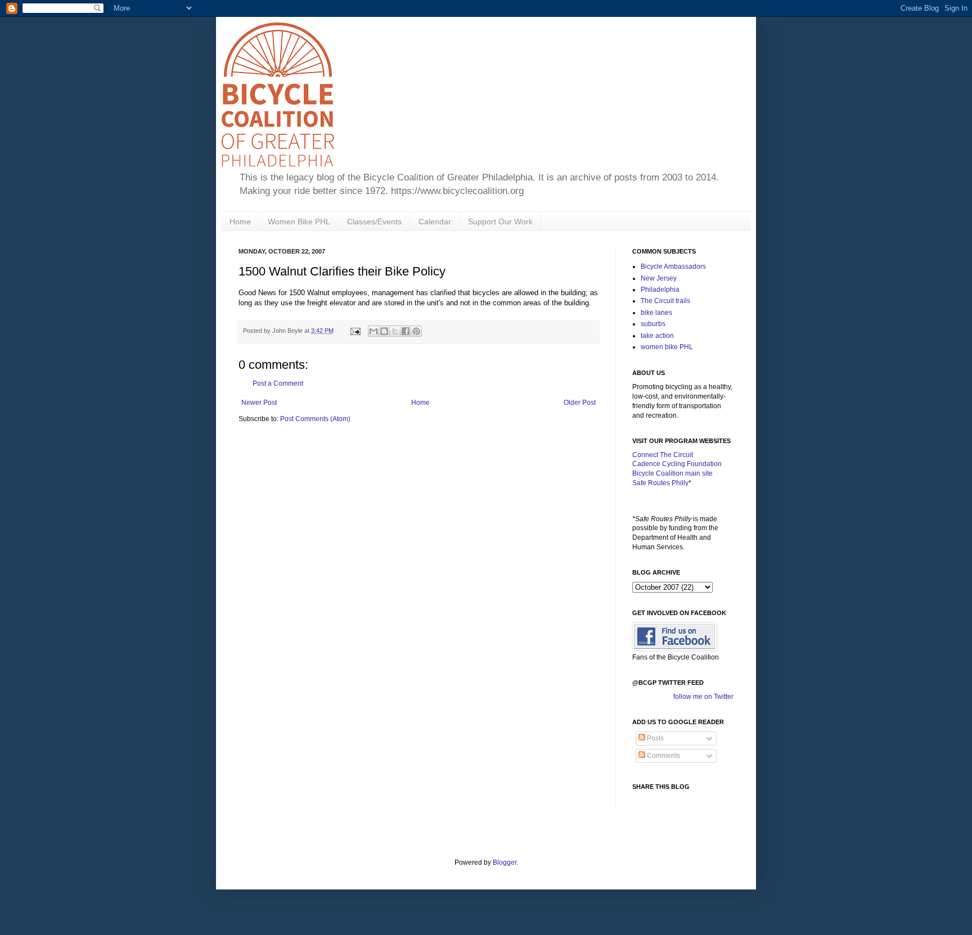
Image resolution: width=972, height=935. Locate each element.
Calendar (434, 221)
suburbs (653, 324)
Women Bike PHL (299, 221)
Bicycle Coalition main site (672, 473)
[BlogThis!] (384, 331)
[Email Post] (355, 330)
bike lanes (656, 313)
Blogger (504, 862)
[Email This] (373, 331)
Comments (662, 756)
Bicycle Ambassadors (673, 266)
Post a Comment (278, 383)
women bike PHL (667, 347)
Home (240, 221)
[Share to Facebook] (405, 331)
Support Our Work (500, 221)
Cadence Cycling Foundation (677, 464)
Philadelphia (660, 289)
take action (657, 336)
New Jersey (659, 278)
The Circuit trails (665, 301)
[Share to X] (394, 331)
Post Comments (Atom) (315, 419)
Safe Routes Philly (660, 483)
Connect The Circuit (662, 455)
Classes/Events (374, 221)
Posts (654, 738)
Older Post (580, 402)
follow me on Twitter (703, 697)
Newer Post (259, 402)
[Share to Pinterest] (416, 331)
